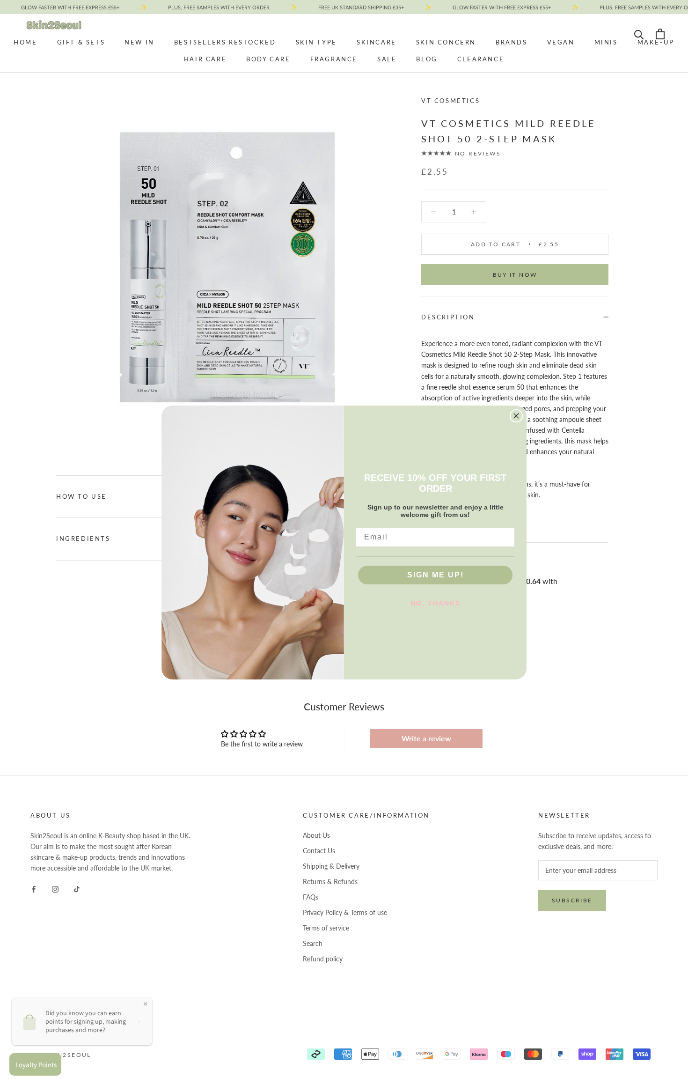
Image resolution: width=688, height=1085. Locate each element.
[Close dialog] (516, 415)
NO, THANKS (435, 603)
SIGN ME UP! (435, 575)
